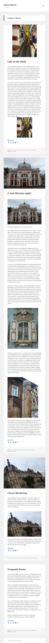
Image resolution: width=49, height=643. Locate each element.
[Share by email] (18, 142)
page (25, 544)
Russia (23, 150)
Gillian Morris (10, 5)
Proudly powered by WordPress (14, 640)
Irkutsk (19, 449)
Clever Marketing (17, 492)
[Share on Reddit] (13, 142)
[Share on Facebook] (9, 142)
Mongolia (20, 630)
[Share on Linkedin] (16, 142)
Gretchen (20, 150)
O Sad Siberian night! (19, 193)
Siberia (26, 150)
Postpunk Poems (17, 569)
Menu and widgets (43, 7)
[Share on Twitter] (11, 142)
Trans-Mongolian (32, 150)
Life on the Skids (17, 61)
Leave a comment (12, 151)
